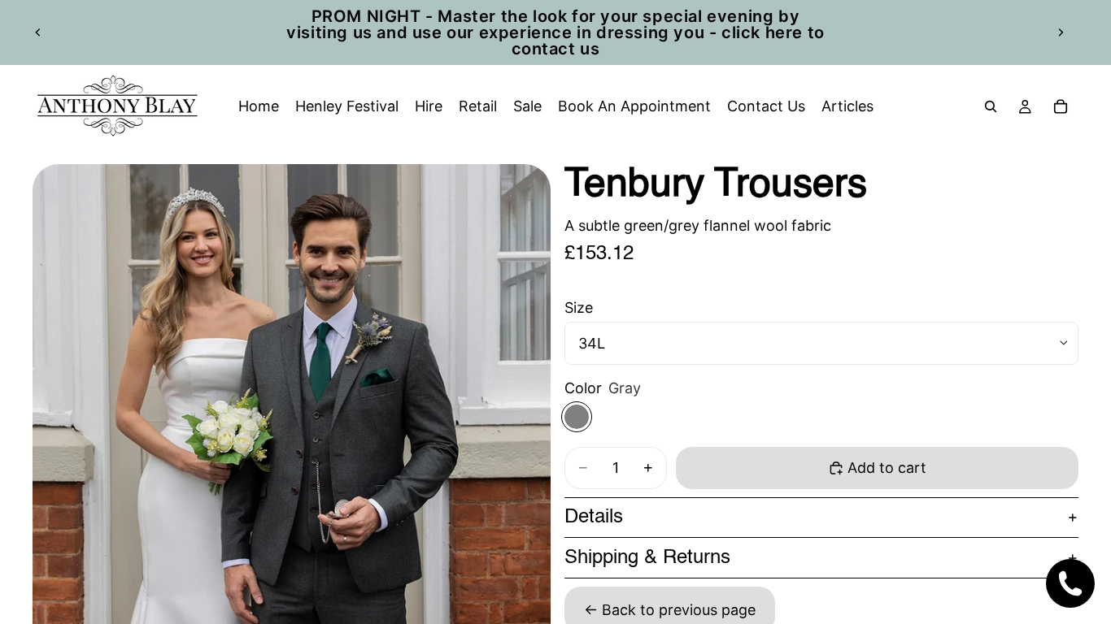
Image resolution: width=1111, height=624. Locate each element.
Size (578, 307)
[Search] (991, 106)
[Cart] (1060, 106)
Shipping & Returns (647, 558)
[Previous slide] (38, 32)
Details (593, 517)
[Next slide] (1060, 32)
